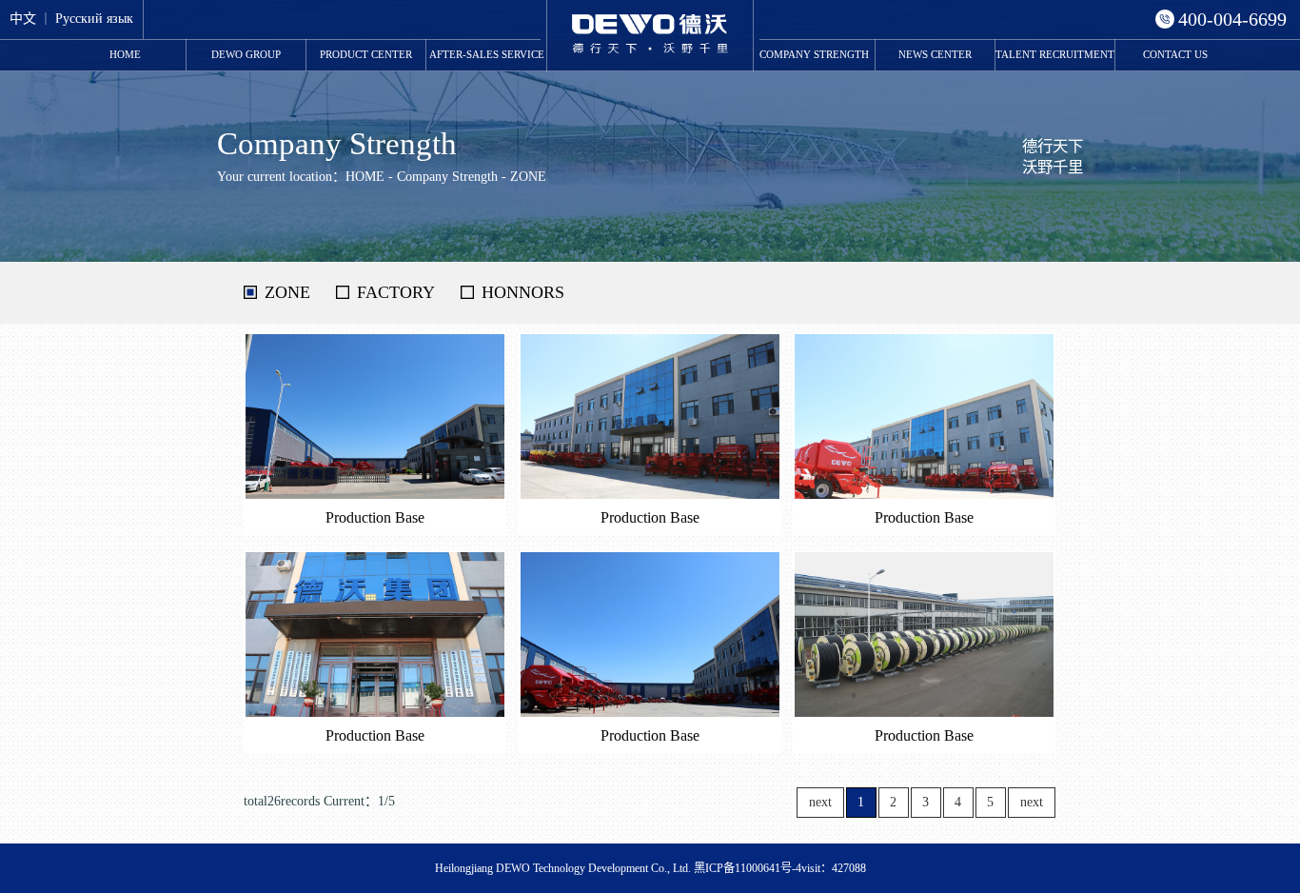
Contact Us (1175, 54)
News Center (935, 54)
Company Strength (814, 54)
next (1031, 802)
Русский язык (94, 18)
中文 (23, 18)
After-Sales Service (486, 54)
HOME (125, 54)
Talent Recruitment (1054, 54)
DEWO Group (246, 54)
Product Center (366, 54)
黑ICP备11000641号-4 (747, 868)
